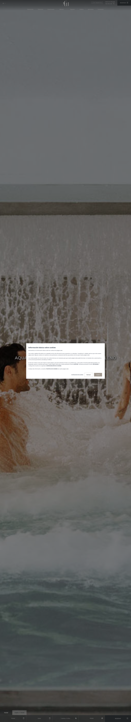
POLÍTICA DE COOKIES (51, 368)
